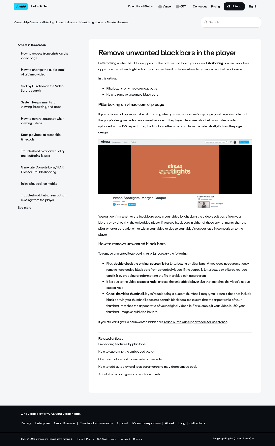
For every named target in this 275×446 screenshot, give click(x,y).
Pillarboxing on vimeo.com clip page (131, 88)
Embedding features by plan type (122, 344)
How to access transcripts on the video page (44, 56)
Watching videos (92, 22)
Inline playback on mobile (39, 183)
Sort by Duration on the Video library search (42, 88)
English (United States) (238, 438)
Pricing (215, 7)
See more (24, 207)
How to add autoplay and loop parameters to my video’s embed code (147, 366)
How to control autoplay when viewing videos (42, 121)
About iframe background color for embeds (129, 374)
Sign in (253, 7)
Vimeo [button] (166, 7)
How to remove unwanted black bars (132, 94)
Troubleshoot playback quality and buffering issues (42, 153)
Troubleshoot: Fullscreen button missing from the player (43, 197)
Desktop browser (118, 22)
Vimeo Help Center (26, 22)
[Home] (21, 6)
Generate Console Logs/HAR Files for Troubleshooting (42, 169)
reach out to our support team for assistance (195, 322)
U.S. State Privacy (106, 439)
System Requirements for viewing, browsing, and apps (41, 104)
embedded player (147, 222)
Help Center (39, 6)
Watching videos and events (60, 22)
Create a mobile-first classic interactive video (130, 359)
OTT (183, 7)
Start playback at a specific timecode (40, 137)
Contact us (200, 7)
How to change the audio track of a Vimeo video (43, 72)
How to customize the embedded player (126, 351)
